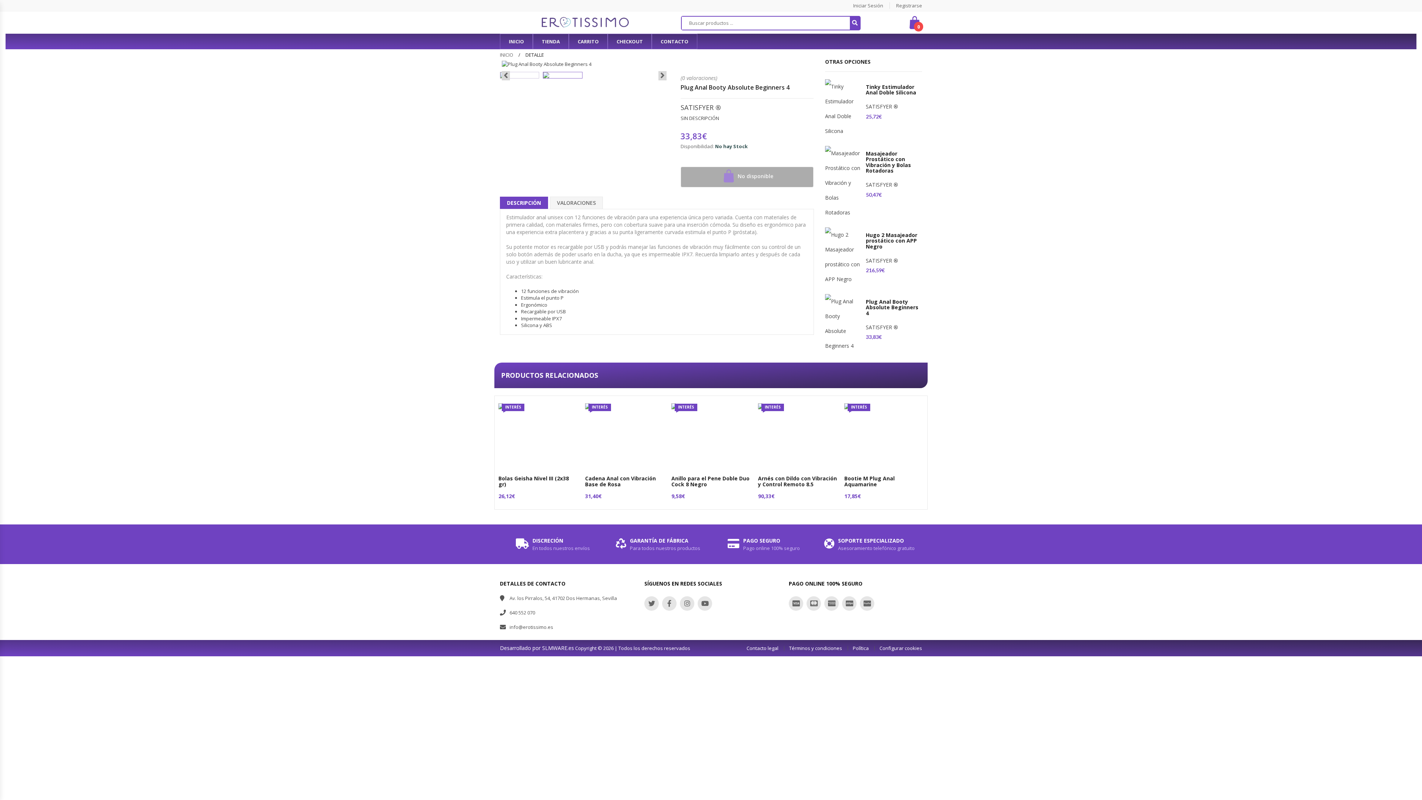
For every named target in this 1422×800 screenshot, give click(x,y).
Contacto (674, 41)
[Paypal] (867, 603)
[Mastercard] (814, 603)
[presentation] (506, 76)
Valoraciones (576, 202)
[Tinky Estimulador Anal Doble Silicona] (843, 109)
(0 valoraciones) (699, 77)
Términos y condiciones (815, 648)
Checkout (630, 41)
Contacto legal (762, 648)
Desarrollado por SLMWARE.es (537, 647)
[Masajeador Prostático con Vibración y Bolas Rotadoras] (843, 183)
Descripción (524, 202)
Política (861, 648)
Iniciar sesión (868, 5)
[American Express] (831, 603)
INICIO (516, 41)
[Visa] (796, 603)
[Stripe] (849, 603)
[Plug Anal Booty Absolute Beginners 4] (843, 323)
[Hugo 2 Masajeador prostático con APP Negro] (843, 257)
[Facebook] (669, 603)
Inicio (506, 54)
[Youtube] (705, 603)
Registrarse (909, 5)
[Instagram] (687, 603)
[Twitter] (651, 603)
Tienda (551, 41)
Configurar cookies (900, 648)
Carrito (588, 41)
